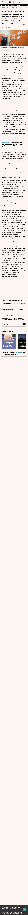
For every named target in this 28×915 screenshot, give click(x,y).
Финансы (9, 11)
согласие (13, 909)
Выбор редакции (6, 7)
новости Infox (7, 331)
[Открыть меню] (25, 2)
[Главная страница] (2, 2)
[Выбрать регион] (16, 2)
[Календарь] (10, 2)
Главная (4, 11)
